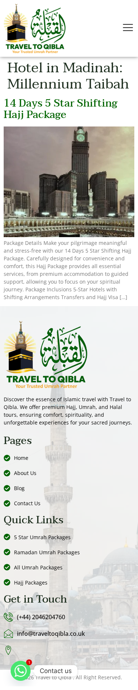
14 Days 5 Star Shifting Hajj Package (60, 109)
